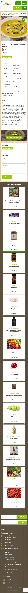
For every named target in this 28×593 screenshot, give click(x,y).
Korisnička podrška (9, 559)
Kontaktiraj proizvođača (14, 137)
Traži (17, 8)
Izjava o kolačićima (9, 557)
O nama (7, 552)
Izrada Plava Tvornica (14, 590)
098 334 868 (8, 542)
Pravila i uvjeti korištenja (10, 562)
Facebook (9, 573)
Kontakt (6, 566)
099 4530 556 (8, 539)
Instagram (9, 576)
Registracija (24, 3)
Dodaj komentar (7, 148)
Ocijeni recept (7, 57)
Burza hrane (4, 13)
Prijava (18, 3)
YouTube (10, 582)
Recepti (10, 13)
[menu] (24, 8)
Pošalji (7, 177)
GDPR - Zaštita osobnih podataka (13, 564)
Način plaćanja (8, 554)
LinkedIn (9, 579)
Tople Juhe (16, 13)
